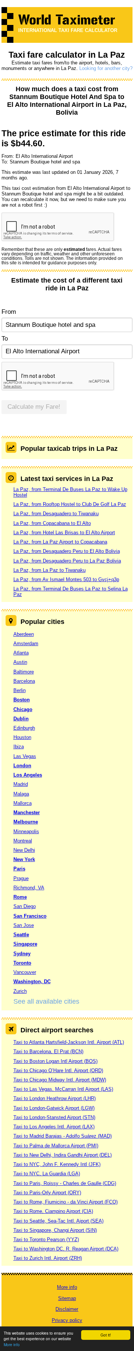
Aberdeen (23, 634)
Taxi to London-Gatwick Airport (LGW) (54, 1108)
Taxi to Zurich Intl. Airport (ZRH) (47, 1258)
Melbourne (25, 822)
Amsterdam (25, 643)
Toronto (22, 963)
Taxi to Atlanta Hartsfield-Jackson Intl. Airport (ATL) (68, 1042)
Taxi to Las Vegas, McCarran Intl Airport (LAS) (63, 1089)
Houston (22, 737)
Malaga (21, 794)
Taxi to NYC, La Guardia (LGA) (46, 1173)
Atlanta (21, 653)
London (22, 765)
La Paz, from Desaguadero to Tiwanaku (56, 513)
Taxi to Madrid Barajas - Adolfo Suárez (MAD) (62, 1136)
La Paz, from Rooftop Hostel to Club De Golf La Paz (69, 504)
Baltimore (23, 672)
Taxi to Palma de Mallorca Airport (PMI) (55, 1145)
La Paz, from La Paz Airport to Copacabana (60, 542)
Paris (19, 869)
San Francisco (30, 916)
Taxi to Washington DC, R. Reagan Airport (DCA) (65, 1249)
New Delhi (24, 850)
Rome (20, 897)
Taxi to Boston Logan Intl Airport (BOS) (55, 1061)
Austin (20, 662)
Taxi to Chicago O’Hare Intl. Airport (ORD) (58, 1070)
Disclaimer (66, 1309)
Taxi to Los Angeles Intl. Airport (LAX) (54, 1126)
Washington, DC (32, 981)
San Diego (24, 906)
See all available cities (46, 1001)
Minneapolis (26, 831)
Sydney (22, 953)
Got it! (105, 1335)
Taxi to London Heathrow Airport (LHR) (54, 1098)
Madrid (20, 784)
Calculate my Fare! (33, 406)
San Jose (23, 925)
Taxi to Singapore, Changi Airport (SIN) (55, 1230)
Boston (21, 699)
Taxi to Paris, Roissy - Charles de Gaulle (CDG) (64, 1183)
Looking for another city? (106, 68)
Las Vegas (24, 756)
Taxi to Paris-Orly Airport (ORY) (47, 1192)
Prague (21, 878)
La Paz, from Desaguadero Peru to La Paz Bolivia (67, 561)
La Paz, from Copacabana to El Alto (52, 523)
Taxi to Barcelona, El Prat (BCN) (48, 1051)
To (4, 338)
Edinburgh (24, 728)
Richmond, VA (28, 887)
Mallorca (22, 803)
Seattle (21, 934)
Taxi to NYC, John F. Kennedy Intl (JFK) (56, 1164)
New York (24, 859)
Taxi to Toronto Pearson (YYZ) (46, 1239)
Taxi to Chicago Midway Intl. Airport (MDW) (59, 1080)
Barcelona (24, 681)
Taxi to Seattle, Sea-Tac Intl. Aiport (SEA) (58, 1221)
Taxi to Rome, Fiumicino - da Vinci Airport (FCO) (65, 1202)
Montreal (22, 841)
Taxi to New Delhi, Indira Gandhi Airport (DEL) (62, 1155)
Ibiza (18, 746)
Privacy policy (67, 1320)
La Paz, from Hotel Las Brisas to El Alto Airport (64, 532)
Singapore (25, 944)
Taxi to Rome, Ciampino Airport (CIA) (53, 1211)
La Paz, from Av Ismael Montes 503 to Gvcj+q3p (66, 579)
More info (12, 1344)
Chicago (22, 709)
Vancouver (24, 972)
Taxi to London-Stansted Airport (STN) (54, 1117)
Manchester (26, 812)
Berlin (19, 690)
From (8, 311)
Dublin (21, 718)
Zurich (20, 991)
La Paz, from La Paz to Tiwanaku (49, 570)
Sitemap (67, 1298)
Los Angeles (27, 775)
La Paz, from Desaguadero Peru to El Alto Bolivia (66, 551)
